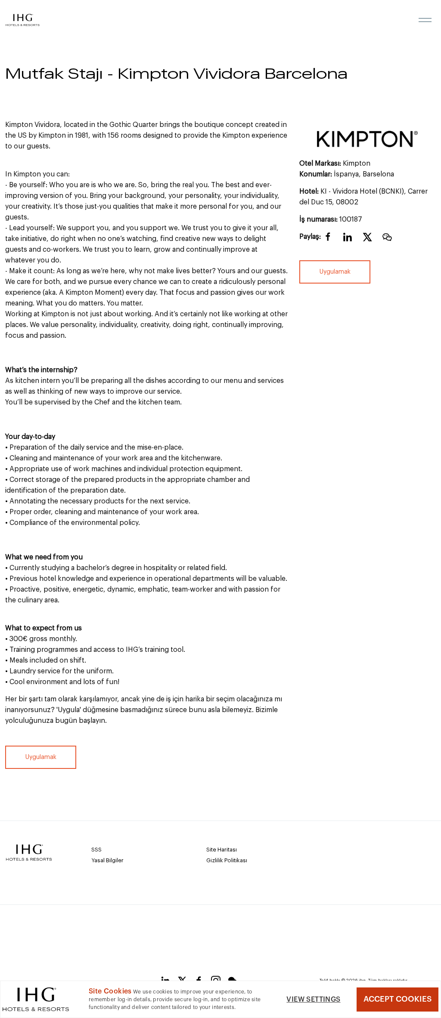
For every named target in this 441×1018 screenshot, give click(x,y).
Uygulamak (334, 272)
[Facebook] (328, 240)
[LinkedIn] (347, 241)
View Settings (313, 999)
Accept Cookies (397, 999)
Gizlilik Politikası (226, 860)
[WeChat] (387, 241)
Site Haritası (221, 849)
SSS (96, 849)
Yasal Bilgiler (107, 860)
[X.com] (367, 241)
